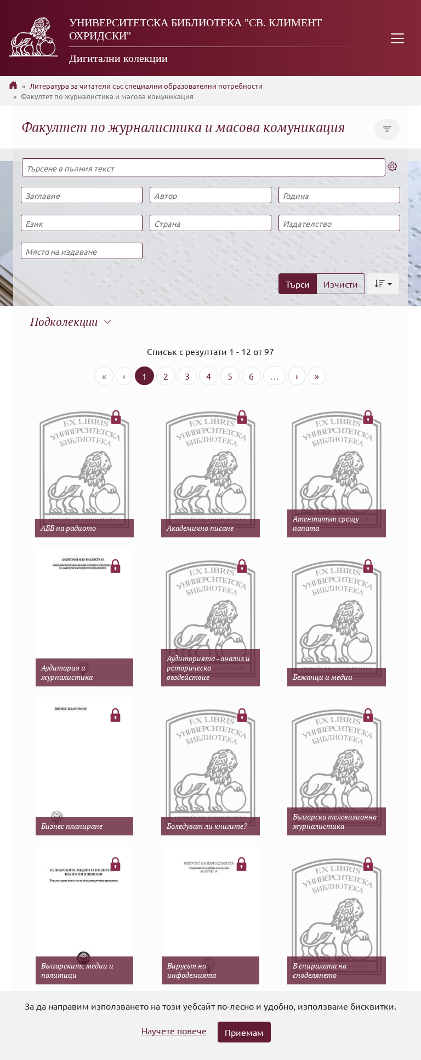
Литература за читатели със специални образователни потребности (146, 85)
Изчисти (340, 283)
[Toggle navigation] (397, 38)
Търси (298, 283)
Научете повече (174, 1030)
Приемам (244, 1032)
